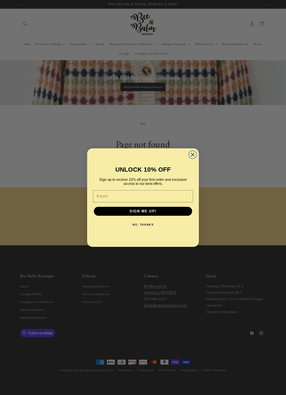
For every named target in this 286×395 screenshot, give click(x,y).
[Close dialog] (193, 155)
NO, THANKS (143, 224)
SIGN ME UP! (143, 211)
